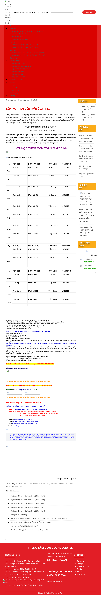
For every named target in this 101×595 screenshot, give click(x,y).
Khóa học (13, 42)
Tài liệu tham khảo (16, 79)
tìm (13, 389)
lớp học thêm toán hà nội (19, 515)
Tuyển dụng (14, 93)
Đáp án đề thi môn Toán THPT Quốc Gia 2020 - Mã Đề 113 (86, 148)
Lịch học (13, 50)
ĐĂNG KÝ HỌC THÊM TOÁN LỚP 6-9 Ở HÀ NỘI (28, 53)
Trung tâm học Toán (18, 77)
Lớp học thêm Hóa (18, 71)
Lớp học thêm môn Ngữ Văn (21, 66)
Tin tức (12, 82)
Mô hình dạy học (17, 37)
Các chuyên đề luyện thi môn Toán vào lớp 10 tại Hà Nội (29, 530)
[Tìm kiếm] (74, 13)
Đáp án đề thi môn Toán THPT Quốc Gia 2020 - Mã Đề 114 (86, 138)
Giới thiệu (13, 29)
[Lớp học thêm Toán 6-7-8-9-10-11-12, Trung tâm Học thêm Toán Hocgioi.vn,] (8, 12)
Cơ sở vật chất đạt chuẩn (20, 34)
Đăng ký (89, 12)
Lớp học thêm (14, 61)
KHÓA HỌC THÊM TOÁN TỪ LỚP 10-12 (25, 47)
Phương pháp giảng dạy (20, 39)
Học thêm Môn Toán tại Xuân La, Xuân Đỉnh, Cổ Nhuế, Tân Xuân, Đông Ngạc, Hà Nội (39, 518)
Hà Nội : (50, 581)
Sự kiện (14, 88)
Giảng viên (13, 58)
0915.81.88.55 (89, 262)
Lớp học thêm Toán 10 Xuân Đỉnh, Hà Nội (24, 526)
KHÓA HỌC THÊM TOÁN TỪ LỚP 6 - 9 (25, 45)
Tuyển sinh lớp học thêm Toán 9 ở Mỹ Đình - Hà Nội (28, 496)
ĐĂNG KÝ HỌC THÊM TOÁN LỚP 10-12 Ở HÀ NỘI (29, 55)
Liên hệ (12, 96)
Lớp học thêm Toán (18, 63)
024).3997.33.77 (90, 268)
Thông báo (15, 90)
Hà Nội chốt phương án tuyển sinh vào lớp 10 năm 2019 (86, 158)
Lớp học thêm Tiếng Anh (20, 69)
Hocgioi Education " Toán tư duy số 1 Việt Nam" (28, 31)
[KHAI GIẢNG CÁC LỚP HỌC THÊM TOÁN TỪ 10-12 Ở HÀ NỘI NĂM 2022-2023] (86, 199)
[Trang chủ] (11, 26)
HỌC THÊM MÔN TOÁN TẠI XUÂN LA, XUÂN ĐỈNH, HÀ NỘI (31, 522)
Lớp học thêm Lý (17, 74)
